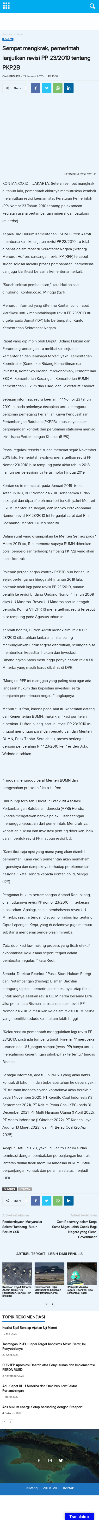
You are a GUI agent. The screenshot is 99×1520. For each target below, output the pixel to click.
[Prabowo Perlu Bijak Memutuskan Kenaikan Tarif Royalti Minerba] (49, 1273)
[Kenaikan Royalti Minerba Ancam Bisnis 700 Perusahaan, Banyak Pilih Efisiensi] (17, 1273)
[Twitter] (61, 1461)
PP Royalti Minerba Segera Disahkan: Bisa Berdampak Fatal (80, 1290)
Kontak (68, 1488)
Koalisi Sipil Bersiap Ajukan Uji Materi (29, 1328)
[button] (91, 6)
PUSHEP (14, 76)
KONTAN (24, 1189)
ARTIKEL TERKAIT (30, 1254)
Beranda (7, 34)
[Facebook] (38, 1461)
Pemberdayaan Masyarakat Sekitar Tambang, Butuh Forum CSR (22, 1227)
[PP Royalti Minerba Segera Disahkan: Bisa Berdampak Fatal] (82, 1273)
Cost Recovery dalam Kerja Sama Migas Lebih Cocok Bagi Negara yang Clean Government (74, 1229)
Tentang (31, 1488)
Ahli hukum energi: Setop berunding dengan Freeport (42, 1407)
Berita (8, 39)
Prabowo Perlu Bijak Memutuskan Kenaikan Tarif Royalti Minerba (48, 1290)
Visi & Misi (50, 1488)
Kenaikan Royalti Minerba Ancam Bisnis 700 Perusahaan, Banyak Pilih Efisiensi (16, 1291)
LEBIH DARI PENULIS (65, 1254)
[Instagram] (50, 1461)
